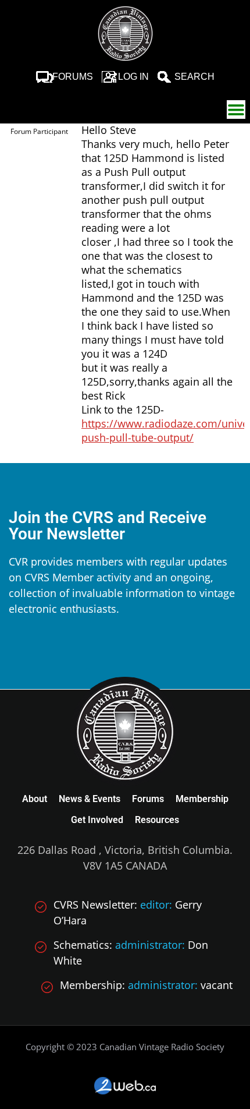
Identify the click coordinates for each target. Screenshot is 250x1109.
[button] (236, 109)
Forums (72, 77)
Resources (157, 819)
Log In (133, 77)
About (34, 798)
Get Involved (97, 819)
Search (194, 77)
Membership (202, 798)
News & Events (89, 798)
